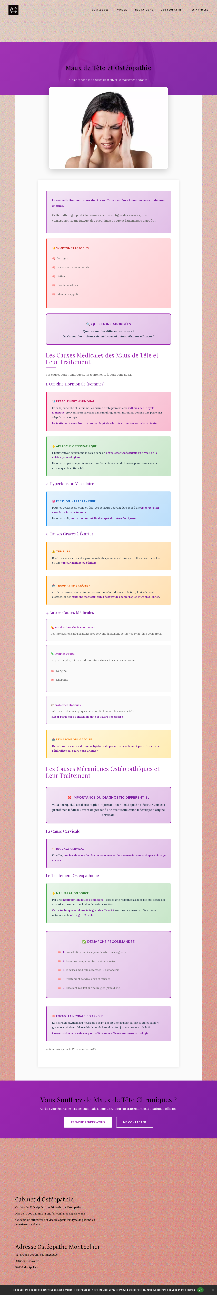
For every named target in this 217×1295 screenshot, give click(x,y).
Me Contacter (134, 1122)
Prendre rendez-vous (88, 1122)
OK (200, 1289)
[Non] (212, 1290)
